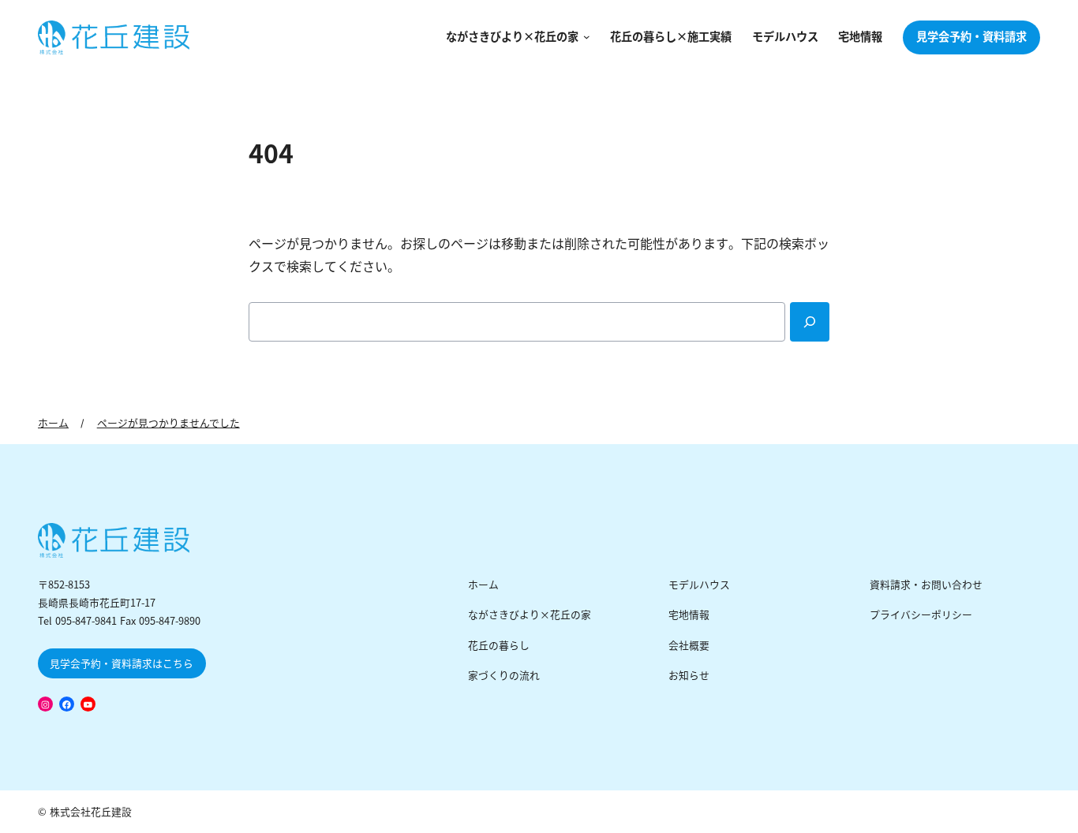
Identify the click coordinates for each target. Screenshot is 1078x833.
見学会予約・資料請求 (971, 37)
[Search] (809, 322)
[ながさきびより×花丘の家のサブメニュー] (584, 37)
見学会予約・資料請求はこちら (121, 664)
